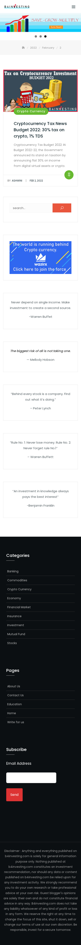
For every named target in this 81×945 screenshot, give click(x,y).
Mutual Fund (16, 634)
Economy (14, 598)
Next (76, 21)
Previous (5, 21)
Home (11, 713)
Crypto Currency (31, 111)
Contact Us (15, 695)
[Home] (24, 48)
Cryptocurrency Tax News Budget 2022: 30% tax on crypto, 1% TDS (40, 130)
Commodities (17, 580)
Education (14, 704)
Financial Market (19, 607)
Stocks (12, 643)
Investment (15, 625)
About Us (13, 686)
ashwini (14, 180)
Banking (12, 571)
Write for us (15, 722)
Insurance (14, 616)
